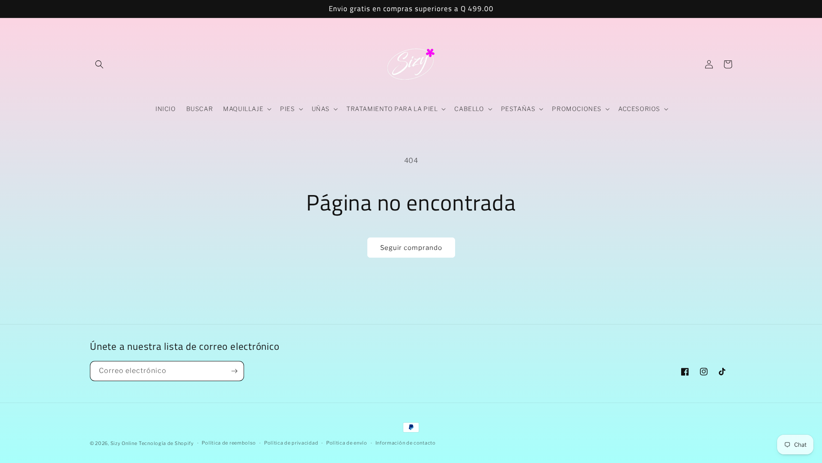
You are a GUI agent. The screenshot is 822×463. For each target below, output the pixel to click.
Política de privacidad (291, 443)
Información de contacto (405, 443)
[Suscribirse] (234, 371)
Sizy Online (123, 443)
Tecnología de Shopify (166, 443)
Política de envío (346, 443)
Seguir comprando (411, 248)
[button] (99, 64)
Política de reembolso (229, 443)
